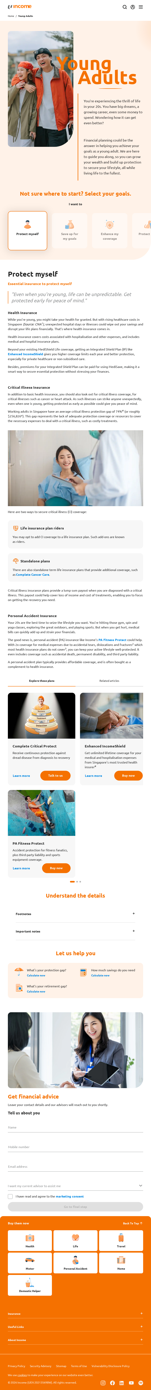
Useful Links (16, 1326)
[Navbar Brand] (19, 7)
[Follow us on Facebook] (112, 1382)
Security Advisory (40, 1366)
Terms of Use (79, 1366)
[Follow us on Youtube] (131, 1382)
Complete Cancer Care (32, 574)
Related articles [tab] (109, 680)
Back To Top (131, 1223)
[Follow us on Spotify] (140, 1382)
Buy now (128, 775)
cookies (22, 1375)
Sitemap (61, 1366)
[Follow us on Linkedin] (122, 1382)
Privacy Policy (16, 1366)
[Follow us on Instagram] (103, 1382)
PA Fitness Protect (112, 640)
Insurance (14, 1313)
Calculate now (36, 975)
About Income (17, 1340)
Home (11, 15)
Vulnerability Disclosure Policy (111, 1366)
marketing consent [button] (70, 1196)
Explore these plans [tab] (41, 680)
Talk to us (55, 775)
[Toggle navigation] (140, 7)
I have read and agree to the (50, 1196)
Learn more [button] (21, 776)
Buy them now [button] (18, 1223)
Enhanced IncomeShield (25, 354)
